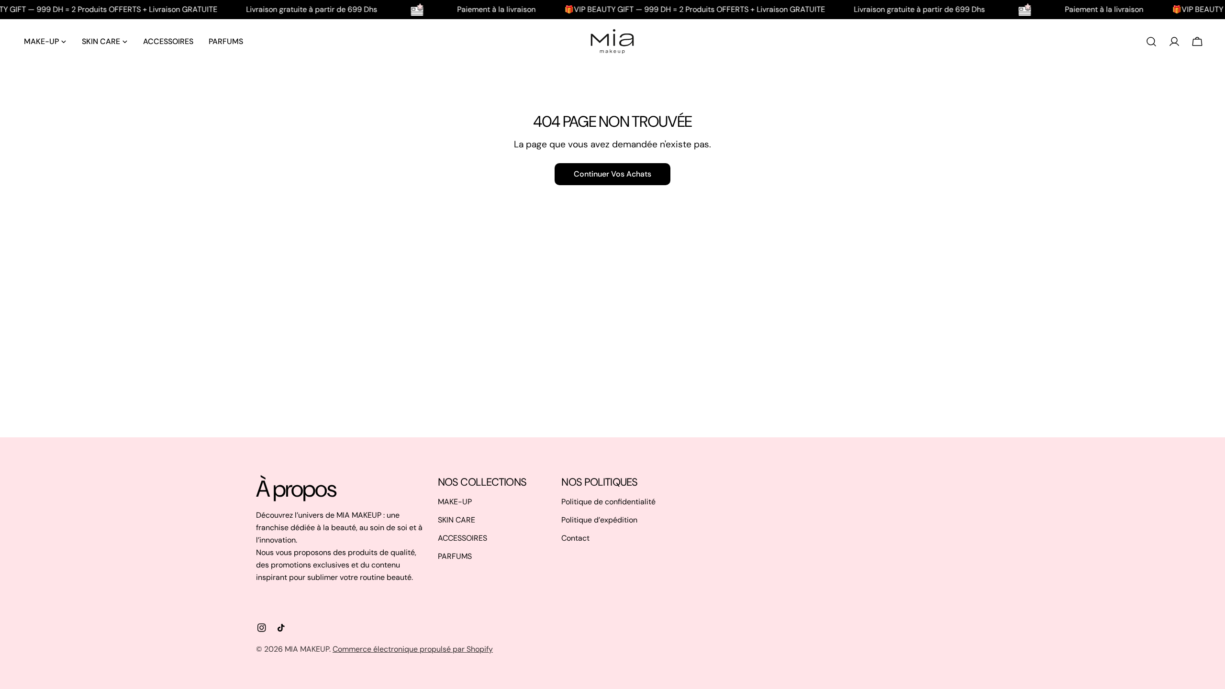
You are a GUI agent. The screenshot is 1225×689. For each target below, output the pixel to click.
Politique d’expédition (599, 520)
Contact (575, 538)
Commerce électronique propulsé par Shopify (413, 649)
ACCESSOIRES (462, 538)
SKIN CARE (456, 520)
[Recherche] (1151, 41)
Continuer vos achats (612, 174)
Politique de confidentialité (608, 502)
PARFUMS (455, 556)
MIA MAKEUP (307, 649)
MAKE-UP (455, 502)
